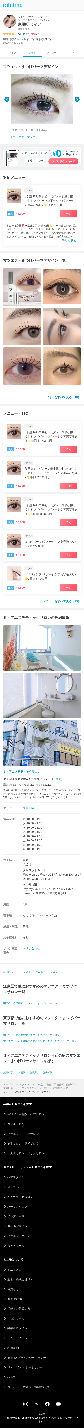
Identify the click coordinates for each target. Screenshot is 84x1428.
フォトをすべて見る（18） (63, 397)
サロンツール (15, 1318)
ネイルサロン (15, 1124)
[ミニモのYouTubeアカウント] (58, 1404)
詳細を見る (69, 240)
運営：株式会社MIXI (20, 1279)
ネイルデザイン (17, 1226)
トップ (7, 1084)
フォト (7, 1091)
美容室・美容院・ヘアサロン (25, 1114)
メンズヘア (14, 1187)
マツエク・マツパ (24, 1084)
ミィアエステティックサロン (33, 1088)
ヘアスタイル (15, 1177)
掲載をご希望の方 (18, 1308)
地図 (58, 779)
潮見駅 (34, 1072)
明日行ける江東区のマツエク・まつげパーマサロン (31, 1003)
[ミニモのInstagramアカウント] (25, 1405)
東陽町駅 (8, 1088)
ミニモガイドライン (20, 1338)
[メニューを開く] (78, 4)
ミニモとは (14, 1269)
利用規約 (13, 1348)
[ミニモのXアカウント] (36, 1405)
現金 (26, 860)
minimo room (15, 1299)
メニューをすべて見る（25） (62, 601)
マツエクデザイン (18, 1236)
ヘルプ (11, 1377)
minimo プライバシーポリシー (26, 1357)
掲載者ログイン (17, 1328)
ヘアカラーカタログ (20, 1196)
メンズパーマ (15, 1216)
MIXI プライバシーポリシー (25, 1367)
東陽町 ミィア (60, 1088)
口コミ (71, 52)
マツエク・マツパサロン (23, 1133)
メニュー (52, 52)
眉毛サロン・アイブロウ (23, 1143)
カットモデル (15, 1245)
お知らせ (13, 1289)
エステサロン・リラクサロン (25, 1153)
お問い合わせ (31, 948)
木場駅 (21, 1072)
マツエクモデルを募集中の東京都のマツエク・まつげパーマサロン (40, 1040)
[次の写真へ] (77, 99)
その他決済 (30, 884)
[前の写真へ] (6, 99)
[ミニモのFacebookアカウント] (47, 1405)
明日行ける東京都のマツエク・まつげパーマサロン (31, 1034)
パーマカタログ (17, 1206)
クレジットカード (34, 870)
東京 (40, 1084)
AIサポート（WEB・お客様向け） (29, 1387)
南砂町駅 (47, 1072)
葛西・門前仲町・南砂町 (60, 1084)
